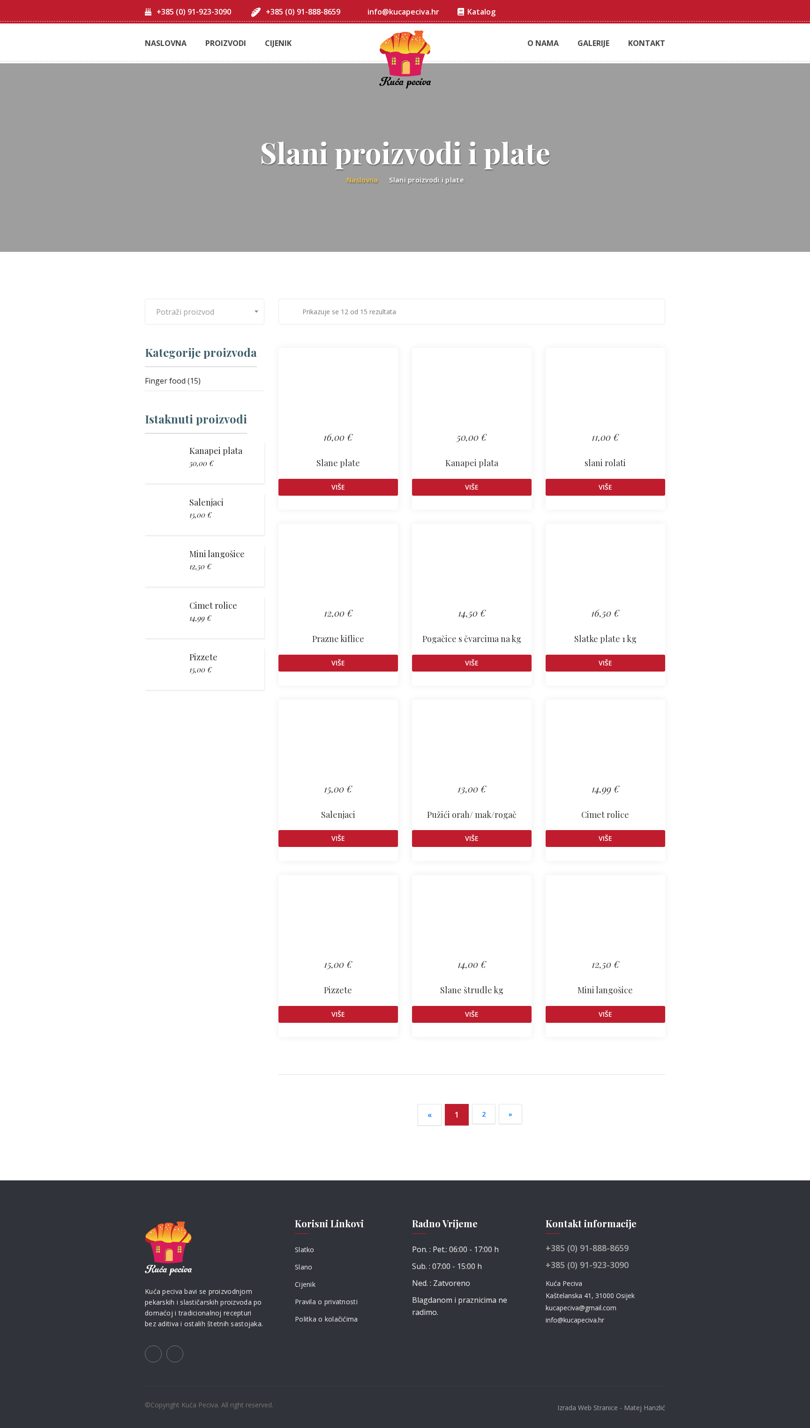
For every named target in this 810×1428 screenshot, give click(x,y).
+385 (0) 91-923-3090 (193, 12)
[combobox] (204, 312)
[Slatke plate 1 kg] (605, 571)
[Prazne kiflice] (338, 571)
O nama (543, 43)
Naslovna (166, 43)
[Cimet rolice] (605, 746)
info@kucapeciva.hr (403, 12)
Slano (303, 1266)
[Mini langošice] (605, 922)
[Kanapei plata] (472, 395)
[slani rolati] (605, 395)
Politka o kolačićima (326, 1319)
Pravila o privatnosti (326, 1301)
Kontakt (646, 43)
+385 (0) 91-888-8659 (302, 12)
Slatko (305, 1249)
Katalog (481, 12)
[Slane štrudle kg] (472, 922)
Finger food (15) (173, 381)
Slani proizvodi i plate (426, 179)
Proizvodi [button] (225, 43)
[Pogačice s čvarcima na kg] (472, 571)
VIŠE (338, 487)
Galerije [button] (593, 43)
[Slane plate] (338, 395)
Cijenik (278, 43)
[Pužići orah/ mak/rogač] (472, 746)
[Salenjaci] (338, 746)
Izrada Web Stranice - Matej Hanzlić (611, 1407)
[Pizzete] (338, 922)
